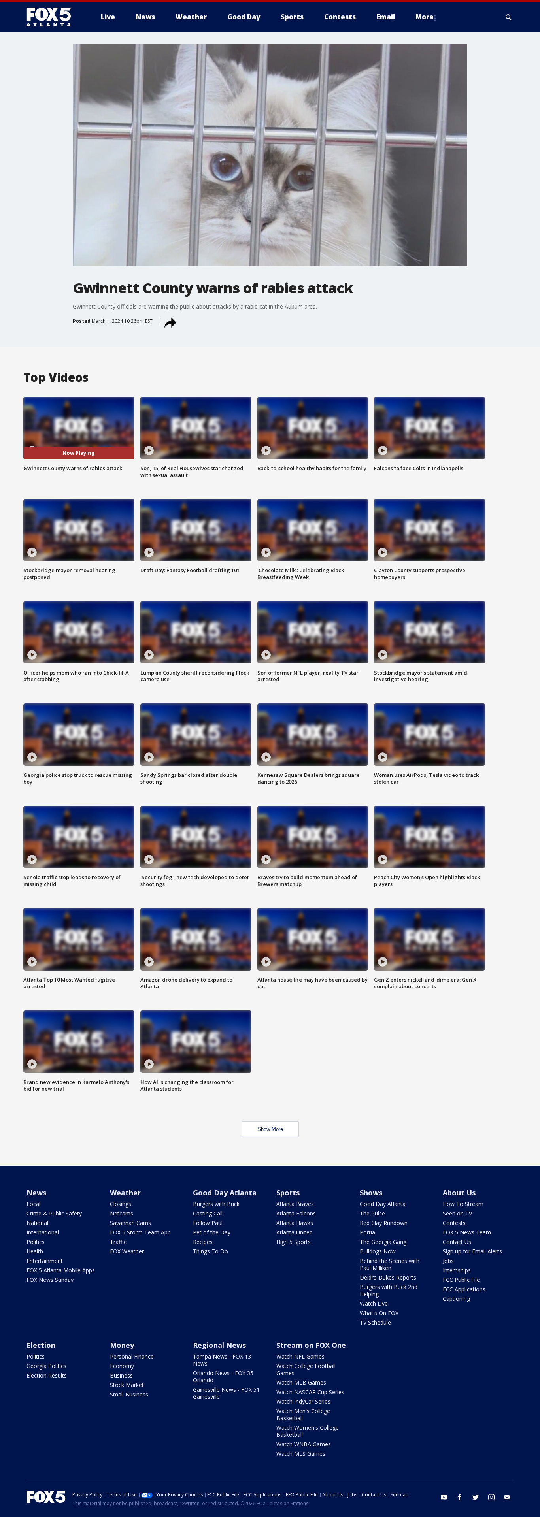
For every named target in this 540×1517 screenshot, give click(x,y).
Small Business (129, 1394)
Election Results (46, 1375)
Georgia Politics (46, 1366)
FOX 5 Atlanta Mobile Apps (60, 1270)
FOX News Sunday (50, 1279)
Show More (270, 1129)
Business (121, 1375)
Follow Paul (208, 1223)
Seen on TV (457, 1213)
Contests (454, 1223)
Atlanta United (294, 1232)
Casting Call (208, 1213)
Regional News (219, 1345)
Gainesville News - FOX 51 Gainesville (226, 1393)
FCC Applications (464, 1289)
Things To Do (210, 1251)
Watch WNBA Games (303, 1444)
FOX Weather (127, 1251)
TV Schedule (375, 1322)
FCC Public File (461, 1279)
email (507, 1497)
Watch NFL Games (300, 1356)
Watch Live (374, 1303)
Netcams (121, 1213)
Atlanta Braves (295, 1204)
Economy (122, 1366)
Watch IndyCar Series (303, 1401)
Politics (35, 1242)
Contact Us (457, 1242)
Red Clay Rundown (384, 1223)
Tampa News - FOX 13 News (222, 1360)
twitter (475, 1497)
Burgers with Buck (216, 1204)
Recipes (203, 1242)
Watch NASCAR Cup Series (310, 1392)
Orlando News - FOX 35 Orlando (223, 1376)
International (42, 1232)
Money (122, 1345)
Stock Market (127, 1385)
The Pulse (372, 1213)
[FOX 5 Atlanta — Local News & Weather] (52, 17)
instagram (491, 1497)
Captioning (456, 1298)
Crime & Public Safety (54, 1213)
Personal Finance (132, 1356)
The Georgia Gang (383, 1242)
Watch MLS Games (300, 1453)
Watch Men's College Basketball (303, 1414)
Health (34, 1251)
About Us (459, 1192)
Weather (125, 1192)
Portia (367, 1232)
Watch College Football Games (306, 1369)
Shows (371, 1192)
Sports (288, 1192)
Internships (457, 1270)
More (424, 16)
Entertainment (44, 1260)
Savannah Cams (130, 1223)
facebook (459, 1497)
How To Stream (463, 1204)
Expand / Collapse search (509, 17)
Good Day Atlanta (225, 1192)
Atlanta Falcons (296, 1213)
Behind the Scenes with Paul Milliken (389, 1264)
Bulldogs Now (378, 1251)
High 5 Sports (293, 1242)
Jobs (448, 1260)
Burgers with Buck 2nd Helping (388, 1290)
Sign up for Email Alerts (472, 1251)
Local (33, 1204)
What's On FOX (379, 1313)
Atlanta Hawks (294, 1223)
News (36, 1192)
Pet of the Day (211, 1232)
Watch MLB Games (301, 1382)
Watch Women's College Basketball (307, 1431)
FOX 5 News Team (467, 1232)
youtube (444, 1497)
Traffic (118, 1242)
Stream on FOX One (311, 1345)
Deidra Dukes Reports (388, 1277)
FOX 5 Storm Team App (140, 1232)
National (37, 1223)
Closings (120, 1204)
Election (40, 1345)
